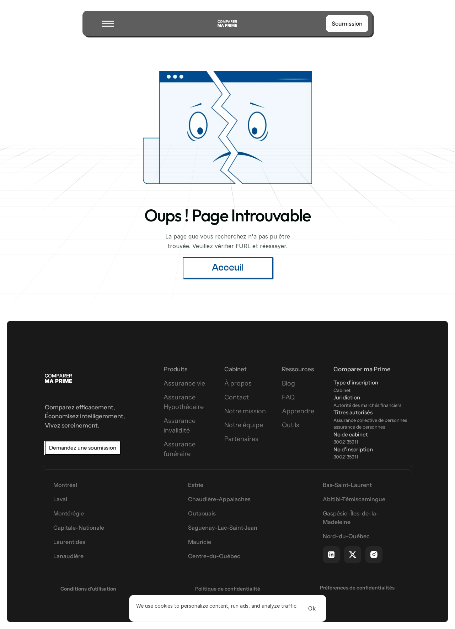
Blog (288, 383)
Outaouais (202, 513)
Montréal (65, 484)
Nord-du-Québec (346, 536)
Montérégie (68, 513)
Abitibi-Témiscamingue (354, 499)
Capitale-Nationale (78, 527)
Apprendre (298, 411)
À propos (238, 383)
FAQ (288, 397)
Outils (290, 425)
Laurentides (69, 541)
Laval (60, 499)
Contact (236, 397)
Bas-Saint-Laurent (347, 484)
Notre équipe (243, 425)
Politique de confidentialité (227, 589)
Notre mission (245, 411)
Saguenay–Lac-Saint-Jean (222, 527)
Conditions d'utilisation (88, 589)
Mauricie (199, 541)
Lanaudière (68, 556)
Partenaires (241, 439)
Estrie (195, 484)
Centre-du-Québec (214, 556)
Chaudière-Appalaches (219, 499)
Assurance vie (184, 383)
